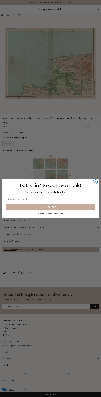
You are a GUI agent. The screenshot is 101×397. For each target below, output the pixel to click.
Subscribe (50, 207)
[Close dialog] (95, 182)
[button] (50, 185)
